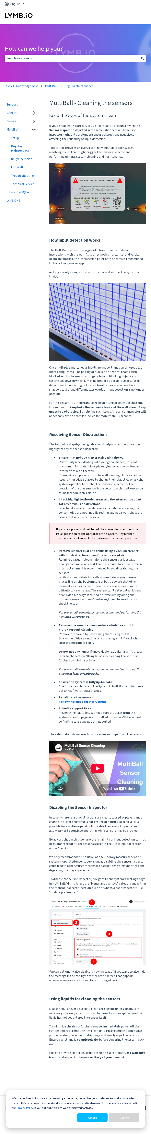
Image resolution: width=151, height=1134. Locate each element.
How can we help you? (34, 48)
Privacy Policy (25, 1107)
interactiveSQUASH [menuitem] (20, 192)
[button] (34, 113)
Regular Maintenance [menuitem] (20, 148)
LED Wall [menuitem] (17, 167)
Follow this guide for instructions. (83, 702)
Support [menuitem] (12, 104)
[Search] (142, 58)
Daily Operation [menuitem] (21, 159)
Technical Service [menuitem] (22, 184)
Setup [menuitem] (15, 138)
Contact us (135, 16)
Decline (124, 1117)
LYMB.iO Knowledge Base (21, 86)
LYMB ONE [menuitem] (13, 201)
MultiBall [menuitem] (13, 129)
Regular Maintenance (78, 86)
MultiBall (51, 86)
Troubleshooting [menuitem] (22, 176)
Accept (92, 1117)
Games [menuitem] (11, 121)
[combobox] (72, 58)
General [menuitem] (12, 113)
